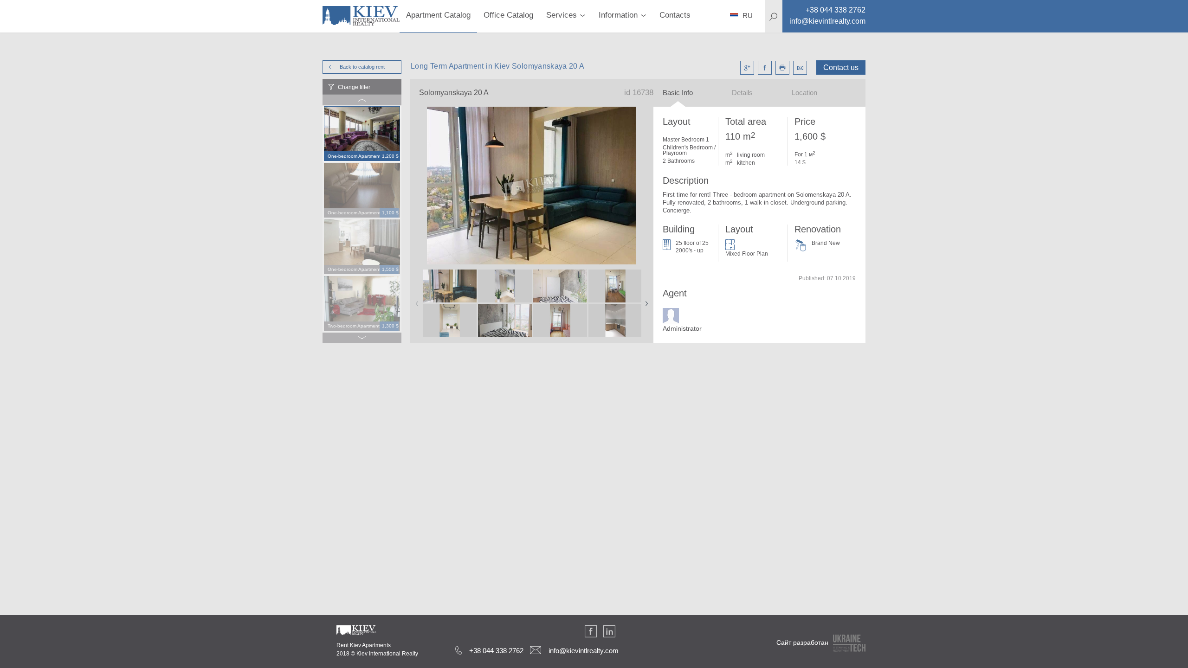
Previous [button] (415, 301)
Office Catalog (508, 15)
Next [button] (644, 301)
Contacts (675, 15)
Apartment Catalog (438, 15)
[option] (362, 134)
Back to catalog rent (362, 67)
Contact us (841, 67)
